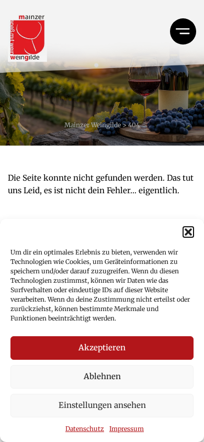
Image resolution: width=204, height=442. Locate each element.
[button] (188, 232)
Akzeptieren (102, 347)
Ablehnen (102, 376)
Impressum (126, 429)
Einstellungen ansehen (102, 405)
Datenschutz (84, 429)
